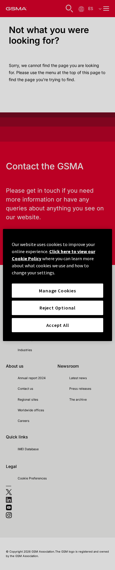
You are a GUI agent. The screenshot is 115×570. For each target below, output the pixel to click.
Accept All (57, 325)
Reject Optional (57, 308)
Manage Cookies (57, 291)
